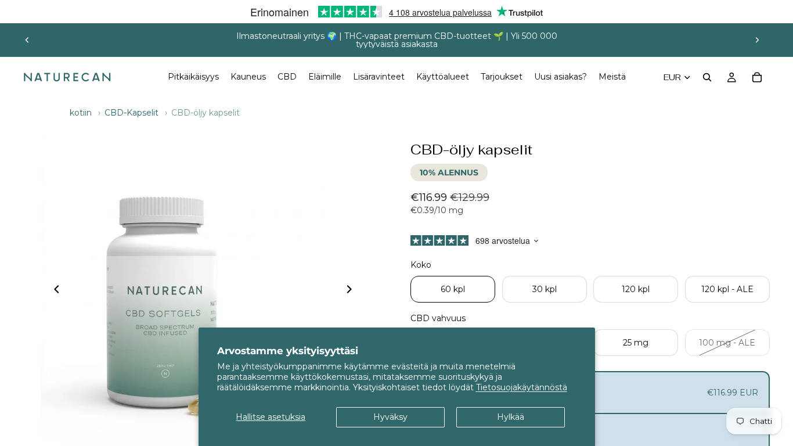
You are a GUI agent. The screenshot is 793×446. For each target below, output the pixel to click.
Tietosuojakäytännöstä (521, 387)
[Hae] (707, 77)
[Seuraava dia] (757, 40)
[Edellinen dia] (27, 40)
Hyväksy (390, 417)
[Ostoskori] (757, 77)
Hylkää (510, 417)
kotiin (81, 112)
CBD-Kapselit (131, 112)
